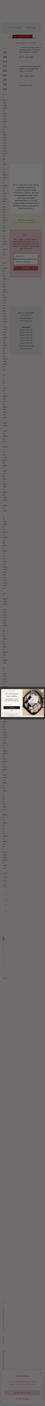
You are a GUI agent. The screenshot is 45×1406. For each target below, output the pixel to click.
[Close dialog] (42, 691)
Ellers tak (11, 710)
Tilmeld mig (12, 707)
